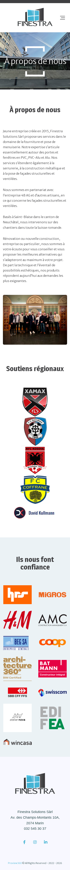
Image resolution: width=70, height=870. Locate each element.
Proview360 (15, 863)
